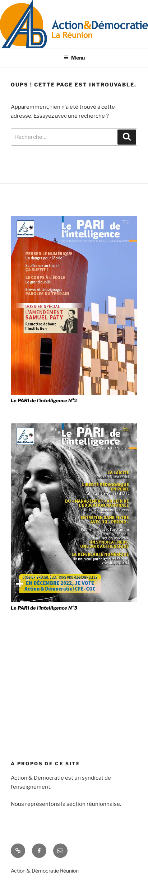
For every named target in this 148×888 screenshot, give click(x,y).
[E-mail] (60, 851)
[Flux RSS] (18, 851)
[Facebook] (39, 851)
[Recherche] (126, 137)
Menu (78, 58)
